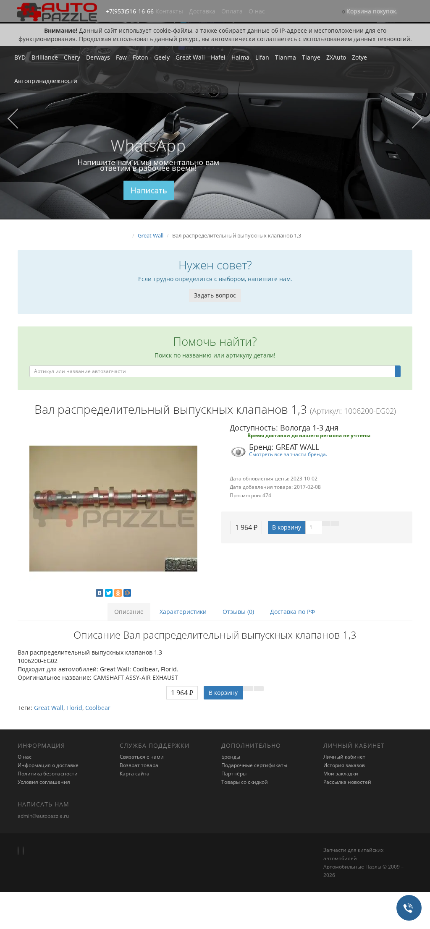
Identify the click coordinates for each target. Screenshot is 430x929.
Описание (129, 612)
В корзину (286, 527)
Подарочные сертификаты (254, 765)
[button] (370, 12)
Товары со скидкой (244, 781)
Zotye (359, 57)
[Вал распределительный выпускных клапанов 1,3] (113, 508)
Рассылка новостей (347, 781)
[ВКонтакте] (99, 593)
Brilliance (44, 57)
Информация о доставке (48, 765)
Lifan (262, 57)
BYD (20, 57)
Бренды (230, 756)
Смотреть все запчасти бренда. (288, 454)
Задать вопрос (215, 295)
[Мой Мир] (127, 593)
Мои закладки (340, 773)
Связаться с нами (142, 756)
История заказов (344, 765)
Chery (72, 57)
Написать (148, 190)
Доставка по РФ (292, 612)
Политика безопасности (48, 773)
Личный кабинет (344, 756)
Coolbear (97, 708)
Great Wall (190, 57)
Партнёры (233, 773)
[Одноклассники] (118, 593)
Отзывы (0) (238, 612)
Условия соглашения (44, 781)
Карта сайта (134, 773)
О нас (257, 11)
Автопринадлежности (45, 81)
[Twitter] (109, 593)
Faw (121, 57)
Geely (162, 57)
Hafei (218, 57)
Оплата (232, 11)
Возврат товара (139, 765)
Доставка (202, 11)
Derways (98, 57)
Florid (74, 708)
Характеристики (183, 612)
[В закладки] (326, 523)
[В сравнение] (335, 523)
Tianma (285, 57)
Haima (240, 57)
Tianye (311, 57)
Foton (140, 57)
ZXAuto (336, 57)
